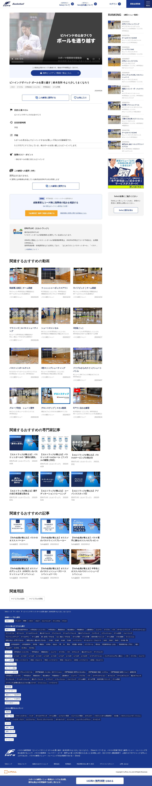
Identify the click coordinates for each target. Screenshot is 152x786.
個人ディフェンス (84, 633)
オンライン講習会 (11, 672)
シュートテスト (11, 664)
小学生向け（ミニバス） (33, 87)
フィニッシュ (130, 637)
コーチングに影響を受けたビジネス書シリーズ (21, 683)
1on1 (105, 640)
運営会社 (56, 764)
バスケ (12, 87)
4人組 (63, 640)
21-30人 (24, 648)
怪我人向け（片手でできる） (15, 640)
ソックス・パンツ (18, 719)
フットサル (56, 621)
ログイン (113, 4)
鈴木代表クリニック (98, 637)
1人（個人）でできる (63, 637)
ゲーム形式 (117, 633)
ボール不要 (76, 637)
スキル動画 (119, 637)
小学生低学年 (15, 644)
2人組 (51, 640)
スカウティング (11, 735)
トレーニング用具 (77, 716)
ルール (8, 723)
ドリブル (20, 87)
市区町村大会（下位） (126, 644)
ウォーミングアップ (12, 637)
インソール (70, 719)
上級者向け (90, 629)
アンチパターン (11, 691)
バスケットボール (21, 716)
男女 (68, 644)
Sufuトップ (8, 611)
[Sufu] (12, 4)
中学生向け (46, 87)
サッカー (18, 621)
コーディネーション (139, 629)
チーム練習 (35, 637)
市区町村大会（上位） (109, 644)
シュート (99, 629)
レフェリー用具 (64, 716)
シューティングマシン (83, 719)
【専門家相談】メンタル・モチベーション (48, 672)
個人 (136, 644)
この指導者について (30, 249)
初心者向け (71, 629)
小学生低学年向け (22, 629)
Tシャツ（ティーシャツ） (45, 719)
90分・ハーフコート (51, 660)
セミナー (8, 652)
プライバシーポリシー (107, 764)
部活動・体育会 (77, 644)
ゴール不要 (56, 87)
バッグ (31, 716)
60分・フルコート (36, 660)
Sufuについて (64, 4)
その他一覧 (124, 640)
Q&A (7, 644)
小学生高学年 (26, 644)
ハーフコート (77, 640)
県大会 (98, 644)
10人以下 (9, 648)
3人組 (57, 640)
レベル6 (53, 656)
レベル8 (68, 656)
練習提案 (8, 687)
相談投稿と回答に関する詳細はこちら (73, 213)
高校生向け (61, 629)
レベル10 (84, 656)
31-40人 (31, 648)
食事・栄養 (9, 727)
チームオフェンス (32, 633)
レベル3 (31, 656)
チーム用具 (53, 716)
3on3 (116, 640)
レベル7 (61, 656)
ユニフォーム (30, 719)
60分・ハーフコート (21, 660)
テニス (64, 621)
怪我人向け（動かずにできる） (37, 640)
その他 (116, 716)
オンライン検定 (11, 668)
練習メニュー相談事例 (13, 695)
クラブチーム (89, 644)
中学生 (35, 644)
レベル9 (76, 656)
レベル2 (23, 656)
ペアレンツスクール (25, 672)
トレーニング (46, 621)
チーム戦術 (110, 637)
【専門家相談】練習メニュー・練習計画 (123, 672)
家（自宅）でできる (47, 637)
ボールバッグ (60, 719)
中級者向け (80, 629)
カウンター (88, 716)
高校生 (42, 644)
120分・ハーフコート (81, 660)
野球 (24, 621)
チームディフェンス (69, 633)
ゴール (8, 719)
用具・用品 (9, 716)
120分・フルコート (96, 660)
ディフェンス (56, 633)
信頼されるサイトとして (40, 764)
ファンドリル (10, 633)
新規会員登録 (135, 4)
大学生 (48, 644)
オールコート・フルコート (92, 640)
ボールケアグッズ (41, 716)
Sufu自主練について (85, 4)
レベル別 (8, 656)
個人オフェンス (45, 633)
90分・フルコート (66, 660)
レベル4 (38, 656)
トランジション (107, 633)
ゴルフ (37, 621)
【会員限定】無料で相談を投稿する (41, 213)
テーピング (96, 719)
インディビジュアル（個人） (114, 656)
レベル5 (46, 656)
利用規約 (68, 764)
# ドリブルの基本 (18, 599)
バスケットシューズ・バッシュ (131, 716)
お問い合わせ (124, 764)
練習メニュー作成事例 (13, 699)
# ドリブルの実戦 (36, 599)
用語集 (8, 712)
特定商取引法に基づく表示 (85, 764)
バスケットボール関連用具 (103, 716)
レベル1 (16, 656)
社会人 (55, 644)
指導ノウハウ (10, 731)
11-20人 (16, 648)
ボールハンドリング (123, 629)
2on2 (111, 640)
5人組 (69, 640)
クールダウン (25, 637)
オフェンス (20, 633)
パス (113, 629)
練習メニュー (10, 629)
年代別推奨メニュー (12, 703)
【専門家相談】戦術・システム (98, 672)
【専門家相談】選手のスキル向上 (75, 672)
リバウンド (95, 633)
